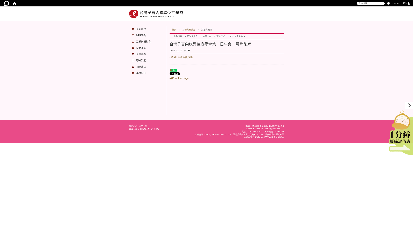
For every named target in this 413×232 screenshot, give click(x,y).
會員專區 (141, 54)
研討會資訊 (192, 36)
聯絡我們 (141, 60)
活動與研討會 (143, 41)
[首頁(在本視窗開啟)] (14, 3)
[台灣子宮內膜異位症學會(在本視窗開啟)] (156, 14)
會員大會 (207, 36)
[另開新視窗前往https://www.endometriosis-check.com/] (401, 132)
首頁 (174, 29)
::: (281, 22)
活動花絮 (220, 36)
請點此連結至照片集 (181, 57)
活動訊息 (178, 36)
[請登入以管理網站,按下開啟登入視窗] (6, 3)
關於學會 (141, 35)
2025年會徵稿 (236, 36)
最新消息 (141, 29)
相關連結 (141, 66)
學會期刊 (141, 73)
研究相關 (141, 47)
